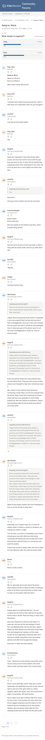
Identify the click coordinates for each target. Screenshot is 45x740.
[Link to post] (11, 72)
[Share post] (8, 72)
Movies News (8, 14)
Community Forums (21, 5)
